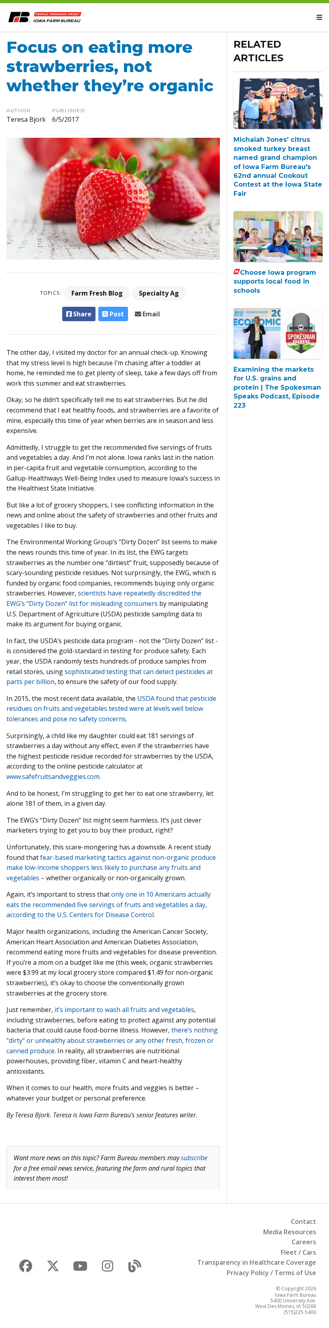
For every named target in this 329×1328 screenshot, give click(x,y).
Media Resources (289, 1231)
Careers (304, 1241)
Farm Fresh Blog (97, 293)
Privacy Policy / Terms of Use (271, 1272)
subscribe (194, 1157)
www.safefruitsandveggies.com (53, 776)
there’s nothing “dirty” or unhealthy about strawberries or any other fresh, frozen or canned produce (112, 1040)
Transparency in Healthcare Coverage (256, 1262)
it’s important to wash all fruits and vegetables (124, 1009)
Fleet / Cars (298, 1252)
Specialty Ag (159, 293)
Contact (303, 1221)
